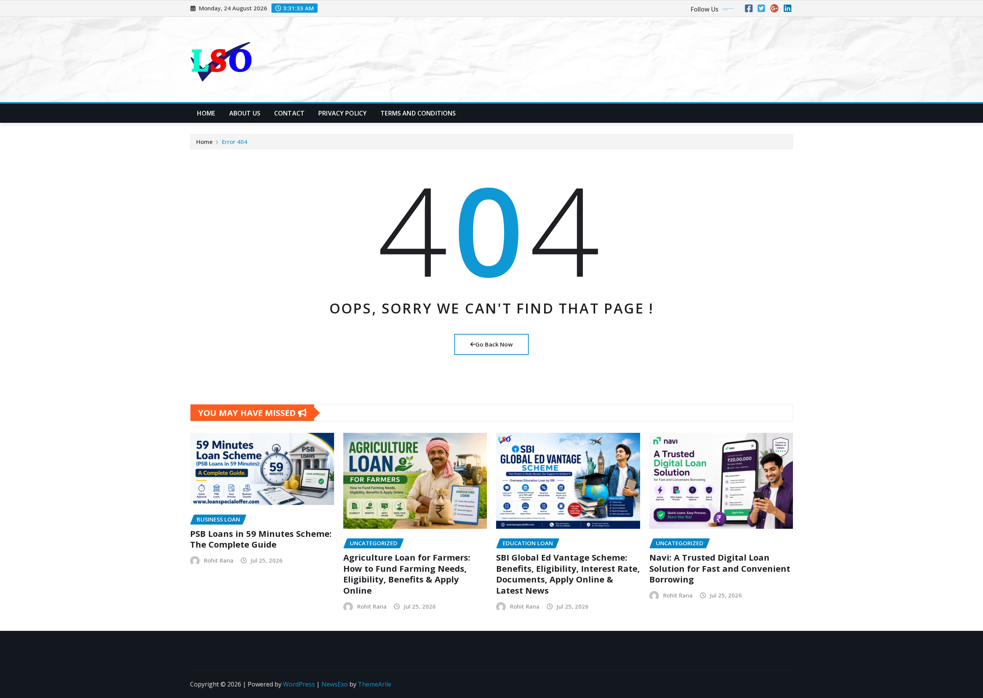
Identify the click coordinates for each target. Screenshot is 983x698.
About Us (244, 113)
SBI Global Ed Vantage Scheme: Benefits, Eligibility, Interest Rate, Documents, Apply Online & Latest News (568, 573)
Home (206, 113)
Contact (289, 113)
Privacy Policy (342, 113)
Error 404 (234, 141)
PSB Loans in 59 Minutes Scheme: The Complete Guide (261, 539)
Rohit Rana (218, 560)
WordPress (299, 684)
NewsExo (334, 684)
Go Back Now (494, 344)
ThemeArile (374, 684)
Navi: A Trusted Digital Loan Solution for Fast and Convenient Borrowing (719, 568)
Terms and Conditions (418, 113)
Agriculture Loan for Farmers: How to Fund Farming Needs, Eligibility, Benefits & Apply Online (406, 573)
